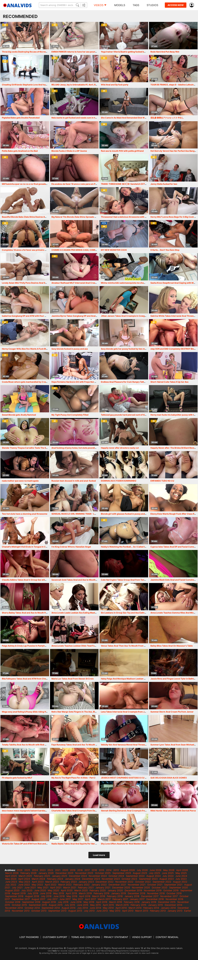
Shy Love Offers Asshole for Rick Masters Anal (124, 843)
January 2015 (155, 904)
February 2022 (81, 884)
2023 (43, 870)
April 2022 (50, 884)
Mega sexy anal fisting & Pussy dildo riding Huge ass (28, 711)
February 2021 (86, 887)
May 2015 (95, 904)
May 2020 (53, 890)
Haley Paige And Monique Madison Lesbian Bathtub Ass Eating (132, 678)
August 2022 (180, 881)
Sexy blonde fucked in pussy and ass (69, 349)
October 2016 (12, 902)
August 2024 (153, 875)
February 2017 (120, 899)
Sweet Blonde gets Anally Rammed (19, 415)
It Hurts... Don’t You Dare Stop (164, 250)
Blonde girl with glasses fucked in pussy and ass (125, 514)
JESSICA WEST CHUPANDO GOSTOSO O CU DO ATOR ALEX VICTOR (134, 777)
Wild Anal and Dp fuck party (114, 84)
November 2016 (174, 899)
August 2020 (12, 890)
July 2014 (82, 907)
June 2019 (45, 893)
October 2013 (38, 910)
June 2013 (102, 910)
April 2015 (108, 904)
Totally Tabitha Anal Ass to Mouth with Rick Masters (27, 744)
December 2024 (78, 875)
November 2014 (14, 907)
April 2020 (66, 890)
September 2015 (38, 904)
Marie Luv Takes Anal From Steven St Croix (72, 678)
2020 (65, 870)
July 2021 (17, 887)
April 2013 (127, 910)
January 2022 (99, 884)
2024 (35, 870)
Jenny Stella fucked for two (163, 184)
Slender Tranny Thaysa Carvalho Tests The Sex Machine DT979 (33, 448)
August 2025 (140, 873)
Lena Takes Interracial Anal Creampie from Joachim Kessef (130, 711)
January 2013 (175, 910)
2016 (94, 870)
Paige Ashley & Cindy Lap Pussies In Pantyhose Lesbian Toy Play (33, 645)
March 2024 (38, 878)
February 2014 (151, 907)
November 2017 (169, 896)
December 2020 (121, 887)
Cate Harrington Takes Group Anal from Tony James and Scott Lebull (135, 580)
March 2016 (115, 902)
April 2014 (121, 907)
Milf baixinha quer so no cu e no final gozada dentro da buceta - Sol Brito (37, 184)
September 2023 (148, 878)
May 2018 (72, 896)
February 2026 (28, 873)
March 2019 (85, 893)
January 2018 (132, 896)
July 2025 (154, 873)
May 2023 (24, 881)
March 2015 (122, 904)
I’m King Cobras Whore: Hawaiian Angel (71, 546)
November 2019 (152, 890)
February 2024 (55, 878)
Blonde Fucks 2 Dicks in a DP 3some (69, 151)
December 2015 (167, 902)
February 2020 (98, 890)
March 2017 (104, 899)
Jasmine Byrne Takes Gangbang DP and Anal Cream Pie (78, 316)
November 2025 (84, 873)
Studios (152, 5)
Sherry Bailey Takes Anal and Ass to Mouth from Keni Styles (31, 612)
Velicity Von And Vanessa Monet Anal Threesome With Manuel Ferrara (135, 744)
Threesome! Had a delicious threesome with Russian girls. (129, 217)
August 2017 (38, 899)
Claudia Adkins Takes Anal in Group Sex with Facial (27, 580)
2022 (50, 870)
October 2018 (174, 893)
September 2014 (51, 907)
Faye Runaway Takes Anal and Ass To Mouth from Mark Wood (81, 744)
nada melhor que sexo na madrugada (20, 480)
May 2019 (58, 893)
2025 (27, 870)
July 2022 (10, 884)
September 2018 (14, 896)
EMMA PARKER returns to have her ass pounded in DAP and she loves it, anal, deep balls (94, 51)
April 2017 (90, 899)
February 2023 (69, 881)
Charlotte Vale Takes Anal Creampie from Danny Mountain (80, 810)
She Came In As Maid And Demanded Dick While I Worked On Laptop (134, 117)
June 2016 (76, 902)
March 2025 (25, 875)
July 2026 (142, 870)
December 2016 (155, 899)
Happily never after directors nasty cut (120, 448)
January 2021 (103, 887)
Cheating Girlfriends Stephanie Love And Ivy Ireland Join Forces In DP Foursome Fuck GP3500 (48, 84)
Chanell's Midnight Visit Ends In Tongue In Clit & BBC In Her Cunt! (34, 546)
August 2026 (128, 870)
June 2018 (59, 896)
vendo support (142, 937)
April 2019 (71, 893)
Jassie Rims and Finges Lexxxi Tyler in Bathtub (173, 678)
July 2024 (168, 875)
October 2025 (103, 873)
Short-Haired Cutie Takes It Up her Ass (169, 382)
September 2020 (178, 887)
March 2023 (52, 881)
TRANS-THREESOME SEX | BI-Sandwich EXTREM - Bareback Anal (133, 184)
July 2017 (52, 899)
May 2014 (108, 907)
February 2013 (158, 910)
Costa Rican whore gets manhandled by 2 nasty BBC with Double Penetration (40, 382)
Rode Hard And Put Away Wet (164, 51)
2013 (116, 870)
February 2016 (132, 902)
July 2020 (26, 890)
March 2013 (141, 910)
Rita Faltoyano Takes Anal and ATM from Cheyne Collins (29, 678)
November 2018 (156, 893)
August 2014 (68, 907)
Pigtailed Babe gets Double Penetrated (21, 117)
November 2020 (141, 887)
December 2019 (133, 890)
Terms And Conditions (85, 937)
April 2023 (37, 881)
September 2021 (173, 884)
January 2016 (148, 902)
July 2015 (70, 904)
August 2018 (32, 896)
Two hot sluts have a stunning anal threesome (24, 514)
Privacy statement (116, 937)
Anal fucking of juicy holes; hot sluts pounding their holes (79, 448)
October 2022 (143, 881)
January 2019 (118, 893)
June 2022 (24, 884)
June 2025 (168, 873)
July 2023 (181, 878)
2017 (87, 870)
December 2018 (136, 893)
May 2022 (37, 884)
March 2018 (98, 896)
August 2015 (56, 904)
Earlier (187, 910)
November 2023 (111, 878)
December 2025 (64, 873)
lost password (29, 937)
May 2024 (10, 878)
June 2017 (65, 899)
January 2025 (59, 875)
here (54, 951)
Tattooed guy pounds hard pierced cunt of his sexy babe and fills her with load (139, 415)
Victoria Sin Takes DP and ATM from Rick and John (26, 843)
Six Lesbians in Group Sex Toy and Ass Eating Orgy (126, 612)
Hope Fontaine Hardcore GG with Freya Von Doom (75, 382)
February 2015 (138, 904)
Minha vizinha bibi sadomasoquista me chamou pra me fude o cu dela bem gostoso (142, 283)
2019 (72, 870)
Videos (98, 5)
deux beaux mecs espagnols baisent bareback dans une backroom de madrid (40, 810)
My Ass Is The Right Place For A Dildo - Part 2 (73, 777)
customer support (55, 937)
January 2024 (72, 878)
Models (119, 5)
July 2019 (33, 893)
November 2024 (98, 875)
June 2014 (95, 907)
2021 (57, 870)
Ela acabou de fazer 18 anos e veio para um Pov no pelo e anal (81, 184)
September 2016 (31, 902)
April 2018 (84, 896)
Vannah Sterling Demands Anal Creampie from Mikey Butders (131, 810)
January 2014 (168, 907)
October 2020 (159, 887)
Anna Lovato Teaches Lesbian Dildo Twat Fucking (75, 645)
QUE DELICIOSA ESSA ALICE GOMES (168, 777)
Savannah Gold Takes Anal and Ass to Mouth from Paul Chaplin (82, 580)
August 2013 (75, 910)
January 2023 (86, 881)
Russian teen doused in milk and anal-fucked (73, 480)
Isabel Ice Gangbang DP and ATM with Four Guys (26, 316)
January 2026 (46, 873)
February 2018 (115, 896)
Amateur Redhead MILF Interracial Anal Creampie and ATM (80, 283)
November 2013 (20, 910)
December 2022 (104, 881)
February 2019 (101, 893)
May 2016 (88, 902)
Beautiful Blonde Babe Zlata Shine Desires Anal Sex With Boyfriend (34, 217)
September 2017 (21, 899)
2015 (101, 870)
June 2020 (40, 890)
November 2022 (124, 881)
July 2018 (46, 896)
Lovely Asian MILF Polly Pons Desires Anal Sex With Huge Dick (32, 283)
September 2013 (57, 910)
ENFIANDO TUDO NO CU (162, 480)
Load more (99, 855)
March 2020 (81, 890)
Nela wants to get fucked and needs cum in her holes (77, 117)
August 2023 (166, 878)
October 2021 (154, 884)
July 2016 (63, 902)
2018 (80, 870)
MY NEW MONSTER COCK (114, 250)
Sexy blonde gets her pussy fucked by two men (124, 349)
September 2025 (121, 873)
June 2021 (30, 887)
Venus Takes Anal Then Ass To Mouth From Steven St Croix (130, 645)
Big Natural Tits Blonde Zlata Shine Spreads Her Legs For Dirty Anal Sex (86, 217)
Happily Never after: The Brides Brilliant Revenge (174, 448)
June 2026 (155, 870)
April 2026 (182, 870)
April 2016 (101, 902)
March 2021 (69, 887)
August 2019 (19, 893)
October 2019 (170, 890)
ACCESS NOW (176, 5)
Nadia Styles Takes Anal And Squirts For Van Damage (77, 843)
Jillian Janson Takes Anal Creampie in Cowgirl (124, 316)
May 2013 (115, 910)
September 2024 (135, 875)
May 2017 (77, 899)
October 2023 (129, 878)
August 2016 (49, 902)
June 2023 (11, 881)
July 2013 (89, 910)
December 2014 (173, 904)
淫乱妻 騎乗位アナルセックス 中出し (167, 117)
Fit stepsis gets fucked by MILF (17, 777)
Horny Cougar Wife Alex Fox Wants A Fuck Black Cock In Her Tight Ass (36, 349)
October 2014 (32, 907)
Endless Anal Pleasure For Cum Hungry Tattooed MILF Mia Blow (132, 382)
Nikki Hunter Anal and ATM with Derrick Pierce (173, 810)
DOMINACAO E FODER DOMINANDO (118, 480)
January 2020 (115, 890)
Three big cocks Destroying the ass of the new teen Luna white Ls (34, 51)
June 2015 (82, 904)
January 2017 (137, 899)
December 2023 (91, 878)
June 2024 (181, 875)
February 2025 (42, 875)
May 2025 (181, 873)
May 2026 (168, 870)
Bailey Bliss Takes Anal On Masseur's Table (171, 645)
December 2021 (117, 884)
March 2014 (135, 907)
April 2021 (55, 887)
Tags (136, 5)
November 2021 (136, 884)
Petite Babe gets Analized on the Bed (20, 151)
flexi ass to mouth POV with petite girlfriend (122, 151)
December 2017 (149, 896)
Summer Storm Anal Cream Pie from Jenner (172, 711)
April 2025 (11, 875)
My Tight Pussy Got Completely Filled (69, 415)
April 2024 (24, 878)
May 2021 (43, 887)
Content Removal (167, 937)
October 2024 (116, 875)
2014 (108, 870)
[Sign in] (192, 5)
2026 (19, 870)
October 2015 (19, 904)
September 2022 (162, 881)
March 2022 (65, 884)
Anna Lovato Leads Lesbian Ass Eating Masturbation (77, 612)
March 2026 (12, 873)
